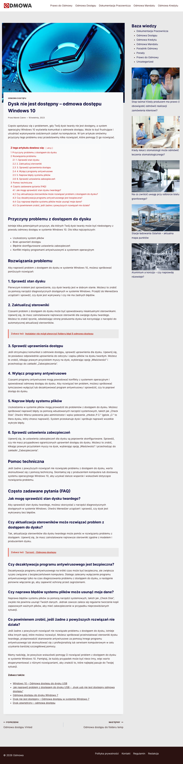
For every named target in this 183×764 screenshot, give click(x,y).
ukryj (49, 148)
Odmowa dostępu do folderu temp (103, 725)
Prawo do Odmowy (61, 5)
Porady (141, 53)
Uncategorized (145, 61)
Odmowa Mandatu (144, 5)
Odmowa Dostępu (85, 5)
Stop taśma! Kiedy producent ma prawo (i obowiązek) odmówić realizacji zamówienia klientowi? (156, 106)
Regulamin (139, 753)
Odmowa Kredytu (168, 5)
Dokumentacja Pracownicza (115, 5)
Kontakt (126, 753)
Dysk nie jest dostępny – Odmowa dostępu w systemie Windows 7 (51, 699)
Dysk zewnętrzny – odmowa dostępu (34, 702)
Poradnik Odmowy (147, 48)
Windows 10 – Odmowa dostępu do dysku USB (40, 683)
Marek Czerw (20, 117)
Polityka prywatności (107, 753)
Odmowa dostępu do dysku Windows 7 (35, 695)
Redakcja (153, 753)
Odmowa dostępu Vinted (17, 725)
